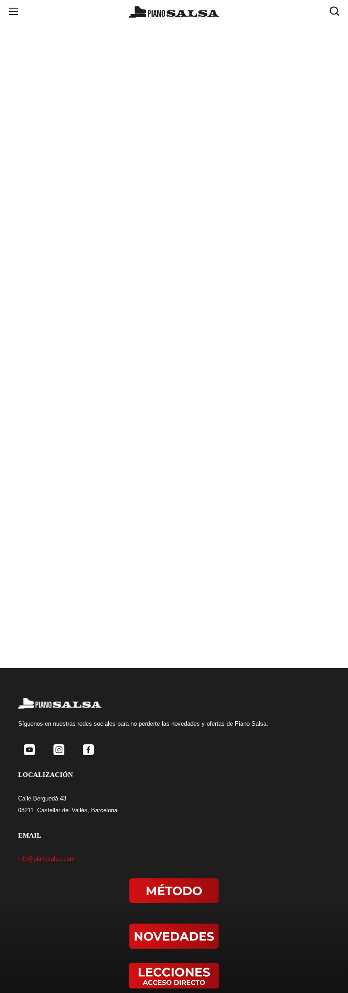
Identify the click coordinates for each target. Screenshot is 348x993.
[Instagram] (59, 750)
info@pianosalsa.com (46, 858)
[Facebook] (88, 750)
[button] (334, 11)
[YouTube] (29, 750)
